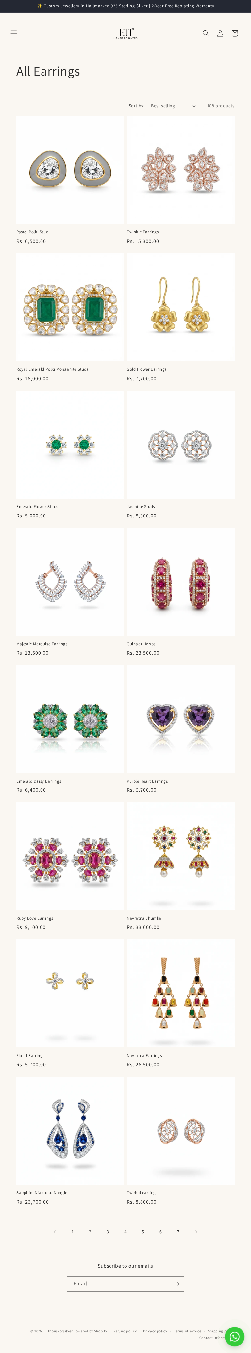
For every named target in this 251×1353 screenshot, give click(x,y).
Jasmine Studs (141, 506)
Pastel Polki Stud (32, 232)
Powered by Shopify (90, 1331)
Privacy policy (155, 1331)
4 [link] (125, 1231)
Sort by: (136, 106)
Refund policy (125, 1331)
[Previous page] (55, 1232)
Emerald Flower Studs (37, 506)
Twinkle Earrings (143, 232)
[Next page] (196, 1232)
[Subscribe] (177, 1284)
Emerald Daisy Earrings (38, 781)
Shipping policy (221, 1331)
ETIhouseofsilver (58, 1331)
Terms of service (187, 1331)
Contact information (217, 1337)
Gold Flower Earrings (147, 369)
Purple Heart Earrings (147, 781)
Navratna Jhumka (144, 918)
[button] (14, 33)
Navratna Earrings (144, 1055)
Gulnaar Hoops (141, 644)
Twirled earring (141, 1192)
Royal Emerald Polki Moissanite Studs (52, 369)
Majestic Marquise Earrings (42, 644)
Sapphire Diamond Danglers (43, 1192)
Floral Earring (29, 1055)
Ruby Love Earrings (34, 918)
